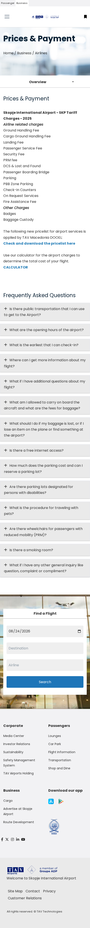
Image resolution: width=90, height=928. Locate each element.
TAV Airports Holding (18, 773)
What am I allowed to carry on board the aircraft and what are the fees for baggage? (42, 405)
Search (45, 681)
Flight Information (61, 752)
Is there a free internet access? (36, 450)
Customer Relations (25, 898)
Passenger (7, 3)
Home (8, 53)
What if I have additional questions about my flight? (44, 384)
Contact (33, 891)
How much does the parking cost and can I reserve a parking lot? (43, 468)
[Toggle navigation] (11, 16)
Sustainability (13, 752)
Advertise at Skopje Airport (17, 811)
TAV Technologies (49, 911)
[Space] (45, 16)
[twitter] (7, 839)
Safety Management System (19, 763)
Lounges (54, 736)
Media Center (13, 736)
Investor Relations (16, 744)
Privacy (49, 891)
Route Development (18, 822)
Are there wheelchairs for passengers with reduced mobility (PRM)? (43, 531)
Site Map (15, 891)
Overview (37, 81)
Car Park (54, 744)
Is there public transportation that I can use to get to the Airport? (44, 311)
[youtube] (23, 839)
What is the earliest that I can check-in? (43, 344)
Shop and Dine (59, 768)
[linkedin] (17, 839)
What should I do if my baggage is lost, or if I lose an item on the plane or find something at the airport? (44, 429)
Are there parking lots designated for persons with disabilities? (38, 489)
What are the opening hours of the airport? (46, 329)
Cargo (8, 800)
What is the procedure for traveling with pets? (41, 510)
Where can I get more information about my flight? (45, 363)
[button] (85, 17)
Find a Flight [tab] (45, 613)
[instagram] (12, 839)
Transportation (59, 760)
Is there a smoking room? (31, 550)
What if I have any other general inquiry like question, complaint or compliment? (43, 568)
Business (22, 3)
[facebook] (2, 839)
